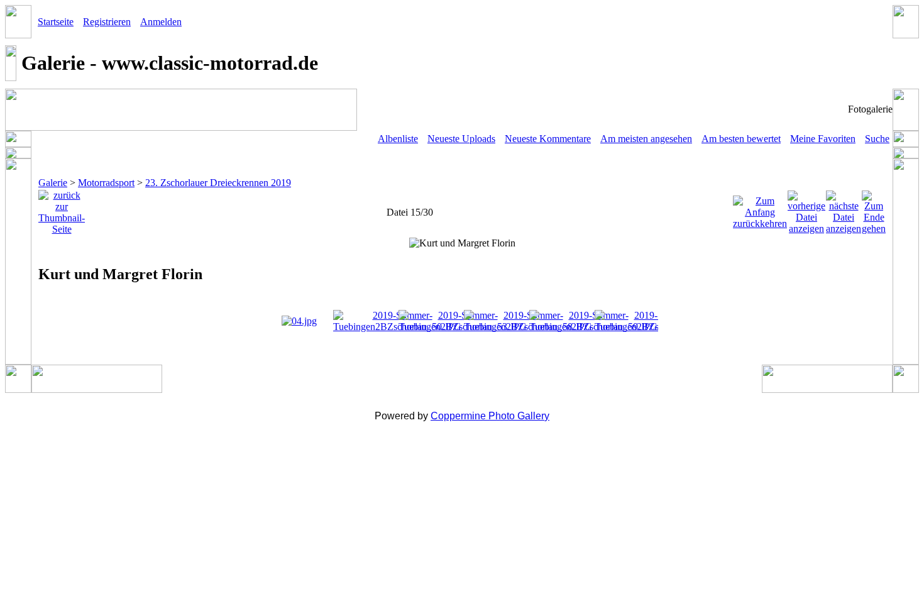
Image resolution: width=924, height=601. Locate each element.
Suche (877, 138)
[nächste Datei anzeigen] (843, 209)
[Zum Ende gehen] (874, 209)
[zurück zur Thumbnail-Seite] (61, 209)
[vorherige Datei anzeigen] (806, 209)
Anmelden (161, 21)
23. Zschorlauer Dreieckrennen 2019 (218, 182)
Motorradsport (106, 182)
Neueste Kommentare (548, 138)
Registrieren (107, 21)
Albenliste (398, 138)
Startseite (56, 21)
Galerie (52, 182)
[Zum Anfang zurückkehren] (760, 209)
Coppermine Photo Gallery (490, 416)
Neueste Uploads (461, 138)
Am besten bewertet (741, 138)
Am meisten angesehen (646, 138)
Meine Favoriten (822, 138)
